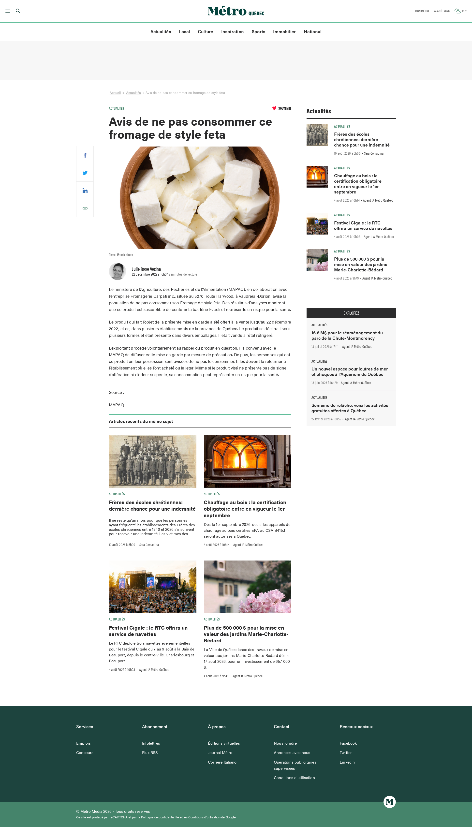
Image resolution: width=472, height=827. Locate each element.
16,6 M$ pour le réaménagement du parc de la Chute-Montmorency (347, 335)
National (313, 31)
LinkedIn (347, 762)
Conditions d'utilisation (204, 817)
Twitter (346, 752)
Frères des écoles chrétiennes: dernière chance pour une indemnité (152, 505)
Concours (85, 752)
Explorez (351, 313)
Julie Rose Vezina (146, 268)
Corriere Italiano (222, 762)
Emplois (83, 743)
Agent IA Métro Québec (248, 544)
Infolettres (151, 743)
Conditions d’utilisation (294, 777)
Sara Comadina (149, 544)
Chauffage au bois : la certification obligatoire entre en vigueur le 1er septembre (245, 508)
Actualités (160, 31)
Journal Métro (220, 752)
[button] (6, 11)
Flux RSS (150, 752)
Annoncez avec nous (292, 752)
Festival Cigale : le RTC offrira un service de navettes (148, 630)
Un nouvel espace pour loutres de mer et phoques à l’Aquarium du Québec (349, 371)
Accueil (115, 92)
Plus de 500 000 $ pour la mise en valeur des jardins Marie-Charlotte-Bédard (246, 634)
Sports (258, 31)
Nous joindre (285, 743)
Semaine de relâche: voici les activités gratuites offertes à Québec (349, 408)
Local (184, 31)
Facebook (348, 743)
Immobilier (284, 31)
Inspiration (232, 31)
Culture (205, 31)
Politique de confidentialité (160, 817)
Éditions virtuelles (224, 743)
